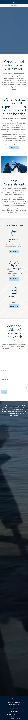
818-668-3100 (16, 702)
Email (3, 362)
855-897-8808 (16, 713)
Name (3, 353)
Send (4, 392)
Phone (3, 371)
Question (4, 380)
